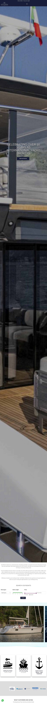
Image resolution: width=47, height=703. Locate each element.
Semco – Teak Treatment (39, 673)
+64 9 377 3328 (26, 0)
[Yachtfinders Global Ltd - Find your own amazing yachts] (4, 4)
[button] (27, 4)
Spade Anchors (39, 670)
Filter (23, 597)
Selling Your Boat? (7, 670)
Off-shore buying (23, 670)
